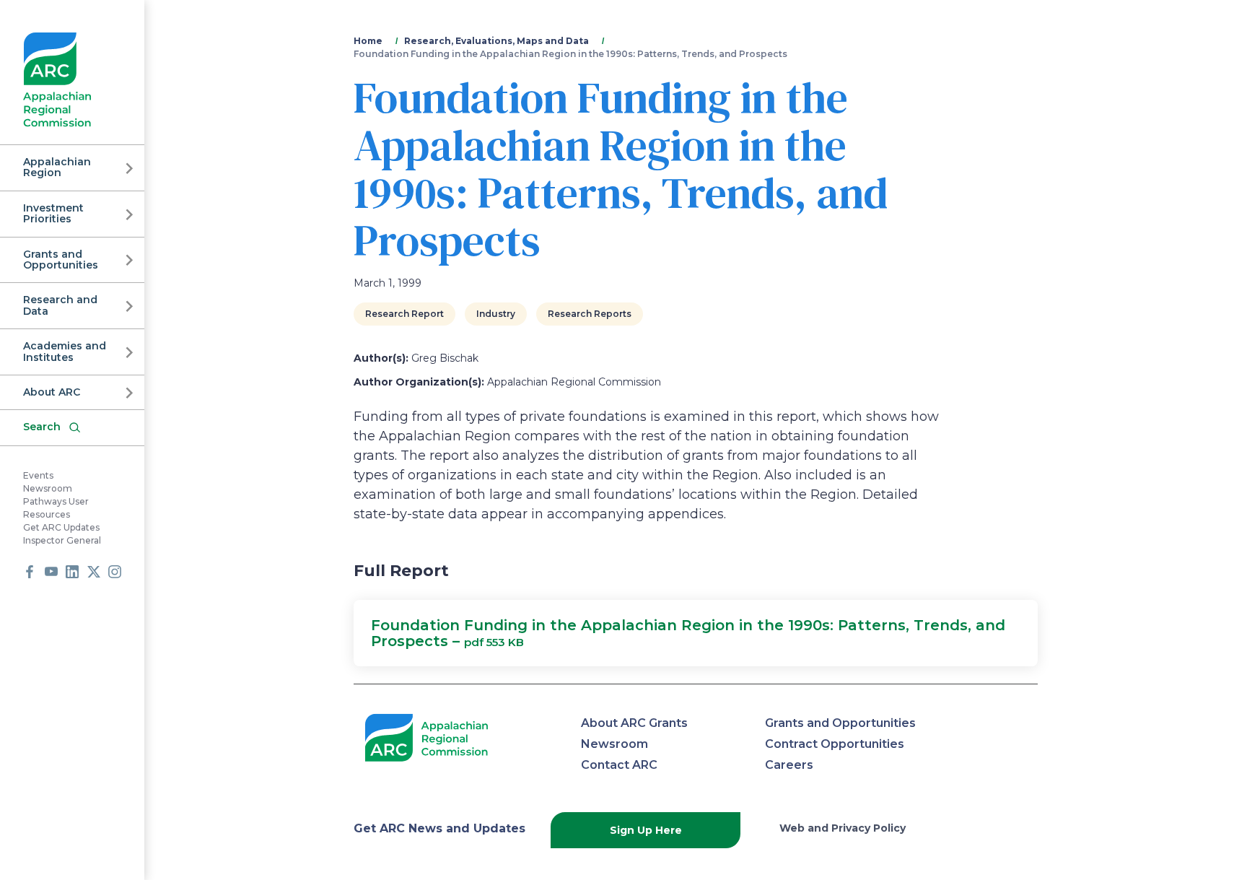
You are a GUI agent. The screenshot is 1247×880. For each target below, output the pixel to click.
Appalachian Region (57, 167)
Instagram (114, 571)
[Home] (57, 79)
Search (42, 426)
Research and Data (60, 305)
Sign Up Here (646, 830)
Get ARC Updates (61, 527)
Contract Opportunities (834, 744)
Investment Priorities (53, 213)
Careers (789, 765)
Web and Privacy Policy (842, 828)
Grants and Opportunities (60, 259)
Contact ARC (619, 765)
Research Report (404, 313)
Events (38, 475)
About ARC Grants (634, 723)
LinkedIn (72, 571)
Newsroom (47, 488)
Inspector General (62, 540)
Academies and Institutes (64, 351)
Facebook (29, 571)
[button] (696, 633)
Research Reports (589, 313)
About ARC (51, 391)
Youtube (51, 571)
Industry (495, 313)
